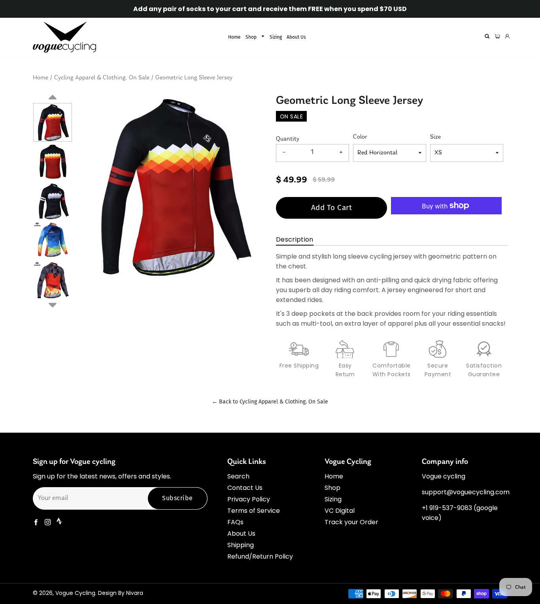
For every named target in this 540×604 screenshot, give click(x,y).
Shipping (240, 545)
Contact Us (244, 487)
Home (234, 37)
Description (294, 239)
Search (238, 476)
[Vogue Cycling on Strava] (60, 522)
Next (53, 304)
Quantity (287, 139)
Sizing (276, 37)
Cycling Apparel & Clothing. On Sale (101, 78)
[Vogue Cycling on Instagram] (49, 522)
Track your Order (351, 522)
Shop (251, 37)
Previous (53, 107)
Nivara (134, 593)
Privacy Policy (248, 499)
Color (360, 137)
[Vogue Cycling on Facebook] (37, 522)
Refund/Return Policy (260, 556)
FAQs (235, 522)
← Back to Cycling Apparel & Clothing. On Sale (270, 401)
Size (435, 137)
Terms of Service (253, 510)
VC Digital (340, 510)
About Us (296, 37)
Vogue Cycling (75, 593)
